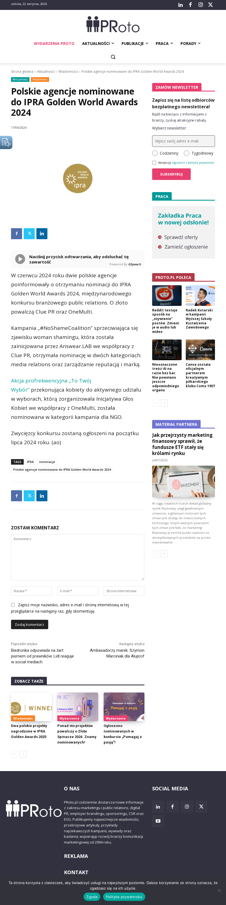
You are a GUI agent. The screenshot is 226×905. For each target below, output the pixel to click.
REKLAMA (76, 856)
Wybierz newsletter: (169, 128)
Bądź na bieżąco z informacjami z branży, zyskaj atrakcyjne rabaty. (179, 117)
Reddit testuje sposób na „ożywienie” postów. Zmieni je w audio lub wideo (165, 321)
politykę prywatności (201, 163)
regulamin (178, 163)
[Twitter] (210, 5)
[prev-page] (14, 754)
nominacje (47, 462)
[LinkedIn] (180, 5)
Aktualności (46, 71)
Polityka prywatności (124, 897)
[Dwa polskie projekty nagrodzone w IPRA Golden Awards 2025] (31, 707)
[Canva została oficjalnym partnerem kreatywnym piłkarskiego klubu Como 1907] (200, 350)
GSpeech (134, 264)
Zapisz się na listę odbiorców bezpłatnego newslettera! (183, 103)
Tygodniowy (202, 153)
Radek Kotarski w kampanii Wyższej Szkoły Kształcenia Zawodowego (199, 319)
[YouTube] (158, 821)
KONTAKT (76, 872)
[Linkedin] (41, 233)
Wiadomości (68, 71)
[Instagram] (200, 5)
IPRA (30, 462)
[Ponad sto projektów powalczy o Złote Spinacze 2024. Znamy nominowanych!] (77, 707)
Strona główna (22, 71)
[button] (113, 56)
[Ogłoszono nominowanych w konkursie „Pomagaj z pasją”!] (124, 707)
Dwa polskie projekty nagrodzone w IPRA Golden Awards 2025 (29, 731)
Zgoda (91, 897)
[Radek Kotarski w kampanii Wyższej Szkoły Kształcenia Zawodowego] (200, 295)
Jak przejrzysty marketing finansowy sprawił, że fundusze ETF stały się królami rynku (182, 444)
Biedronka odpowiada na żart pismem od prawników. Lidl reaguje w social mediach (42, 656)
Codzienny (169, 153)
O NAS (71, 788)
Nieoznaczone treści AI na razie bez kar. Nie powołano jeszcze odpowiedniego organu (165, 377)
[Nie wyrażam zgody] (219, 890)
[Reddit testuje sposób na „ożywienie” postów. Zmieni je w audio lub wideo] (167, 295)
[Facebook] (190, 5)
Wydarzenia (69, 718)
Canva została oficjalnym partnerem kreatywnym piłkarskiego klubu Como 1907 (200, 375)
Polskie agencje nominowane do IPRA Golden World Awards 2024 (62, 469)
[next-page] (23, 754)
